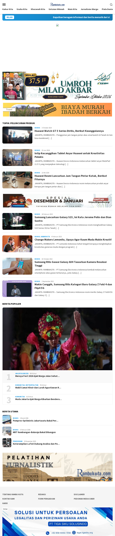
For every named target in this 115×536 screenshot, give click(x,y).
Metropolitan (32, 385)
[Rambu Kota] (58, 4)
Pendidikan (17, 441)
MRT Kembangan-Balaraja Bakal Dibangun (34, 432)
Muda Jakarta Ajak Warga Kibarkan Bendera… (38, 399)
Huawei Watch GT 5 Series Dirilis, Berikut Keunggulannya (69, 131)
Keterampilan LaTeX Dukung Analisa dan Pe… (36, 444)
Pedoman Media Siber (84, 499)
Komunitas (20, 385)
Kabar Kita (45, 237)
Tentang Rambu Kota (12, 494)
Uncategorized (21, 373)
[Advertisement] (57, 49)
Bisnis (37, 128)
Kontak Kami (8, 499)
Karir (5, 503)
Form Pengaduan (46, 499)
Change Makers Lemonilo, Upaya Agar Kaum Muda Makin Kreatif (73, 239)
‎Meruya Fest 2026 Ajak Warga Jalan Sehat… (37, 376)
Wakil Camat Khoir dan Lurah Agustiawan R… (38, 387)
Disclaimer (79, 494)
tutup (5, 509)
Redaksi (42, 494)
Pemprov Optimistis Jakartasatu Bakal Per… (35, 420)
